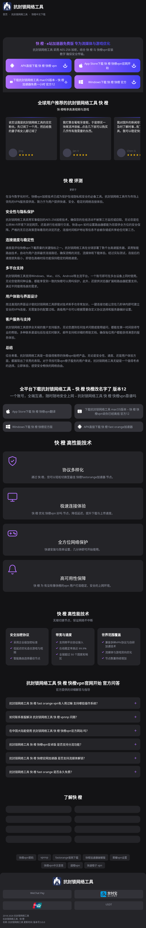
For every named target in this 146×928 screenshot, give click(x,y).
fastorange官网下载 (66, 857)
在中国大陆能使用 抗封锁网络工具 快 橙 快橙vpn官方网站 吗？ (49, 731)
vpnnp (44, 857)
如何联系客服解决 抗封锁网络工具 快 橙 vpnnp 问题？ (43, 717)
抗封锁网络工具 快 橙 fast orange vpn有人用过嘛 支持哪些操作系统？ (54, 703)
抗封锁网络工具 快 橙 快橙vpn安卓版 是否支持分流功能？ (46, 744)
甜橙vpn (75, 865)
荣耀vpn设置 (120, 857)
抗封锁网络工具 (19, 14)
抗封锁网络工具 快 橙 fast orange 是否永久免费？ (41, 772)
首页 (5, 14)
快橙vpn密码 (26, 857)
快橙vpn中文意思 (53, 865)
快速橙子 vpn (94, 865)
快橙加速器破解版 (95, 857)
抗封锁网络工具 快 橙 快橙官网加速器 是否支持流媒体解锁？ (47, 758)
